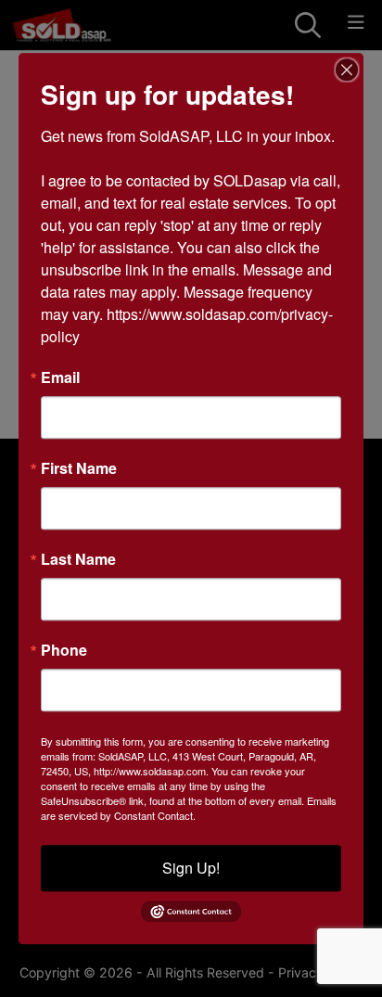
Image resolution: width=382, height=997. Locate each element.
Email (60, 377)
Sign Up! (191, 867)
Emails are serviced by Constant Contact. (189, 808)
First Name (79, 468)
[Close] (347, 69)
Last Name (78, 559)
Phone (64, 650)
